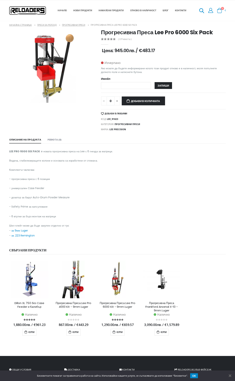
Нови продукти (82, 10)
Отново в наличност (143, 10)
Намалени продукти (111, 10)
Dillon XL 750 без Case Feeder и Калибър (29, 305)
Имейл (105, 79)
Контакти (180, 10)
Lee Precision (117, 129)
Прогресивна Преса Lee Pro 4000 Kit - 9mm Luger (73, 305)
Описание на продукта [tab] (25, 139)
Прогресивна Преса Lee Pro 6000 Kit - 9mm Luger (117, 305)
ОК (194, 376)
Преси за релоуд (47, 25)
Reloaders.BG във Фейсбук (194, 369)
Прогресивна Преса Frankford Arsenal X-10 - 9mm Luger (161, 306)
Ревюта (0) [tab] (54, 139)
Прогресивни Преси (73, 25)
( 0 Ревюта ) (124, 39)
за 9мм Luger (19, 230)
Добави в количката (145, 101)
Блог (166, 10)
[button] (201, 11)
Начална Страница (20, 25)
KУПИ (31, 332)
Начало (62, 10)
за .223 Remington (23, 235)
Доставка (73, 369)
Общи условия (21, 369)
